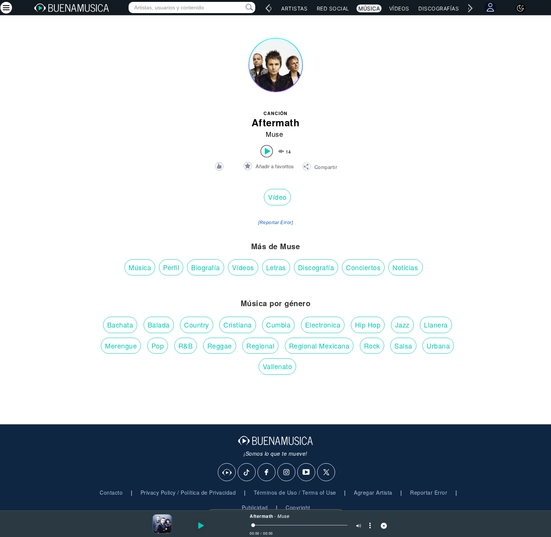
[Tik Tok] (247, 473)
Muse (274, 134)
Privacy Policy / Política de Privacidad (188, 492)
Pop (157, 345)
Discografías (438, 8)
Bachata (120, 324)
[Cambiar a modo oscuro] (521, 8)
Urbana (438, 345)
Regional (260, 345)
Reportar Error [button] (428, 492)
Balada (159, 324)
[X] (326, 473)
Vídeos (399, 8)
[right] (470, 8)
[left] (268, 8)
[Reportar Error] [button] (275, 222)
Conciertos (363, 267)
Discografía (316, 267)
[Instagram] (287, 473)
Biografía (205, 267)
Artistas (294, 8)
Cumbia (278, 324)
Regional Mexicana (319, 345)
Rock (372, 345)
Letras (276, 267)
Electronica (323, 324)
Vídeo (277, 197)
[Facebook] (267, 473)
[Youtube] (307, 473)
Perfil (171, 267)
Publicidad (255, 507)
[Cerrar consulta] (240, 7)
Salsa (403, 345)
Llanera (436, 324)
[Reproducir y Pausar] (199, 526)
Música (369, 8)
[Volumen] (358, 526)
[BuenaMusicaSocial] (227, 473)
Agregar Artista (373, 492)
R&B (185, 345)
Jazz (402, 324)
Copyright (298, 507)
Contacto (111, 492)
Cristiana (237, 324)
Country (196, 324)
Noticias (405, 267)
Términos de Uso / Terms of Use (295, 492)
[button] (319, 167)
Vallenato (277, 366)
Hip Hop (368, 324)
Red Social (333, 8)
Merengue (121, 345)
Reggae (219, 345)
